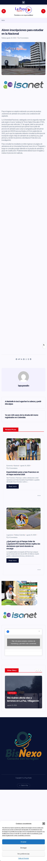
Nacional (16, 465)
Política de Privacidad (23, 858)
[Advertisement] (23, 101)
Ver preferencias (23, 854)
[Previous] (36, 670)
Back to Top (24, 785)
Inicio (3, 20)
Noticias (4, 38)
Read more (13, 486)
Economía (9, 465)
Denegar (23, 848)
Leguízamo (9, 535)
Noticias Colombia (19, 535)
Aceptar (23, 842)
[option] (23, 692)
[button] (44, 823)
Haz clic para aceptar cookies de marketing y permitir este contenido (23, 642)
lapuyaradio (23, 385)
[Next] (40, 670)
